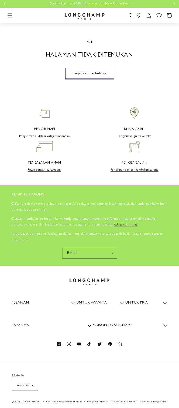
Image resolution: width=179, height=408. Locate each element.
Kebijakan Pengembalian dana (64, 402)
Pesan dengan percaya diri (44, 170)
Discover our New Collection (106, 3)
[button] (10, 15)
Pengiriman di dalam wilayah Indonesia (44, 136)
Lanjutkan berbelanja (89, 73)
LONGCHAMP (31, 402)
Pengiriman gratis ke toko (134, 136)
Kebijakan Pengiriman (153, 402)
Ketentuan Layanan (124, 402)
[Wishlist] (159, 15)
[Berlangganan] (112, 253)
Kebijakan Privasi (97, 402)
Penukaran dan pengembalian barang (134, 170)
